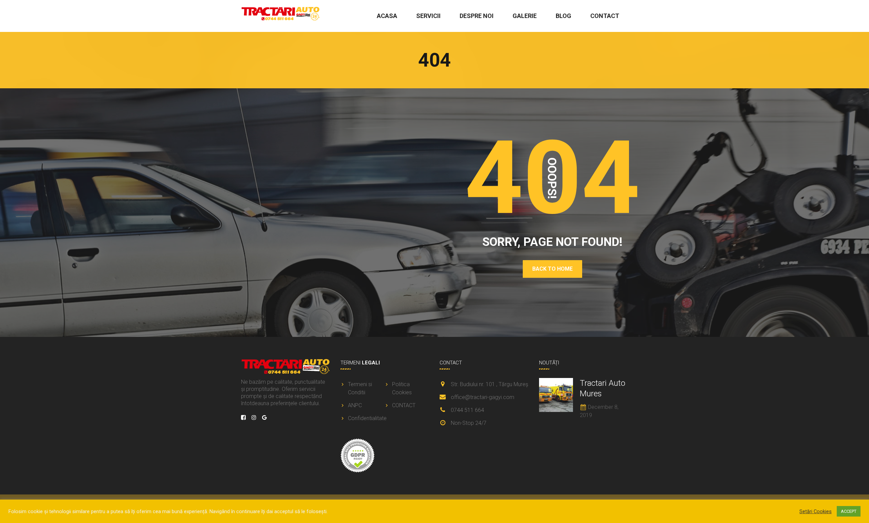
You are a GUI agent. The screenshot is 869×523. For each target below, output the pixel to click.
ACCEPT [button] (848, 511)
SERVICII (428, 15)
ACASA (387, 15)
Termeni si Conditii (360, 388)
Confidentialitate (365, 418)
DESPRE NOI (477, 15)
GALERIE (525, 15)
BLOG (563, 15)
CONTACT (604, 15)
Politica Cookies (402, 388)
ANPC (355, 405)
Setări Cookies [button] (815, 511)
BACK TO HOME (552, 269)
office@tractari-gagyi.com (482, 397)
